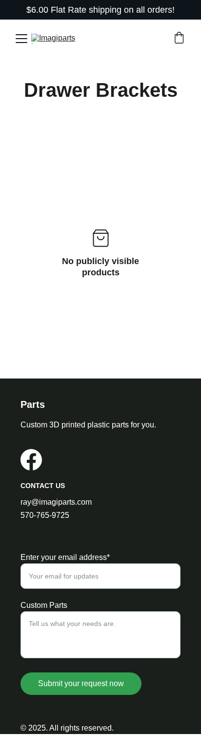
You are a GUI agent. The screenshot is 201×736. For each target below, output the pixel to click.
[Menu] (21, 38)
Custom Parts (43, 605)
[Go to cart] (179, 38)
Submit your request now (81, 683)
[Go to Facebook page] (31, 459)
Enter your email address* (65, 557)
